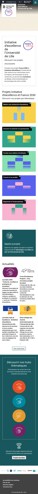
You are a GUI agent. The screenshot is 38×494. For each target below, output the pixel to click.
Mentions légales (8, 484)
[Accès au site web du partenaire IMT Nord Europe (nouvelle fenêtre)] (15, 471)
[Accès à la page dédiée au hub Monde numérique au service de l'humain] (19, 416)
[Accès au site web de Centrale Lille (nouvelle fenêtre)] (3, 471)
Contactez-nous (11, 2)
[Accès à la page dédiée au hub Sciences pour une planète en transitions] (19, 401)
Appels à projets (12, 243)
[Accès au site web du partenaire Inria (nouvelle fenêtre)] (25, 471)
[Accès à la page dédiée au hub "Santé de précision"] (19, 387)
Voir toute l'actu (19, 349)
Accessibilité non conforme (11, 480)
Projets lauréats (19, 458)
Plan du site (6, 482)
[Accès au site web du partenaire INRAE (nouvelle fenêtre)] (19, 470)
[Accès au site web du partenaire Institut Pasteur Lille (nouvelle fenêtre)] (35, 471)
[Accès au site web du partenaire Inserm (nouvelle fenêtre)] (30, 471)
